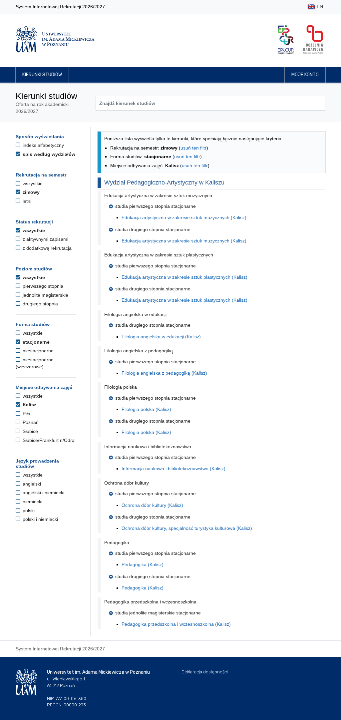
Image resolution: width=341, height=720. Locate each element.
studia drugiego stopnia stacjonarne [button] (152, 229)
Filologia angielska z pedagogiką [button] (138, 350)
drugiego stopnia (39, 303)
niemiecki (31, 501)
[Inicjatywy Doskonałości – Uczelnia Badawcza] (313, 39)
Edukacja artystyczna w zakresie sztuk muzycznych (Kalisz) (184, 217)
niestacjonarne (37, 350)
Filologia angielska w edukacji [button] (135, 314)
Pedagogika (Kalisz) (143, 564)
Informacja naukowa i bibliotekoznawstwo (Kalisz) (173, 468)
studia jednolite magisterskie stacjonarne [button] (158, 612)
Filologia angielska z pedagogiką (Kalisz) (164, 373)
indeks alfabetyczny (42, 145)
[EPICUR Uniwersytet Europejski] (285, 39)
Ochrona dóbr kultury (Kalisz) (152, 505)
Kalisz (28, 404)
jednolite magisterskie (44, 295)
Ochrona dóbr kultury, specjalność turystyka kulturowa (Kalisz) (187, 528)
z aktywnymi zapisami (44, 239)
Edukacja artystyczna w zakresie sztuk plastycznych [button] (158, 254)
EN (319, 6)
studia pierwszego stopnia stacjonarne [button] (155, 206)
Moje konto (305, 75)
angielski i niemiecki (42, 492)
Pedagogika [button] (116, 542)
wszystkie (32, 183)
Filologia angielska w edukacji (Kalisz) (161, 336)
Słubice (29, 431)
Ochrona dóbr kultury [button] (126, 483)
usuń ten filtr (193, 148)
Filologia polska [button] (120, 387)
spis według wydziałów (48, 154)
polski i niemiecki (39, 519)
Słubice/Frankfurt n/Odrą (48, 440)
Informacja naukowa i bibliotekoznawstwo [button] (147, 446)
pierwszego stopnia (42, 286)
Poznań (30, 422)
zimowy (30, 192)
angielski (31, 484)
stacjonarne (35, 342)
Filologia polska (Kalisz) (146, 409)
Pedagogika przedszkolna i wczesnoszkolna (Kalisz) (176, 624)
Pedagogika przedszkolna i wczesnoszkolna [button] (150, 601)
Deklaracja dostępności (204, 671)
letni (26, 201)
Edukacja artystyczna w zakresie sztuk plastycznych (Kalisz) (184, 277)
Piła (25, 413)
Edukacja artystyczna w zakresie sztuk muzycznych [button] (158, 195)
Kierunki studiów (42, 75)
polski (28, 510)
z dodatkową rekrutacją (46, 248)
